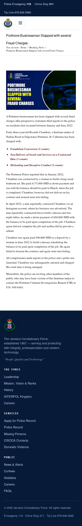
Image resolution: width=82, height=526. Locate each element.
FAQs (8, 490)
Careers (9, 403)
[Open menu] (20, 23)
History (8, 389)
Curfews (9, 471)
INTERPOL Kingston (18, 396)
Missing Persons (15, 434)
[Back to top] (73, 521)
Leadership (11, 376)
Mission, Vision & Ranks (20, 383)
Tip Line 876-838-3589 (17, 12)
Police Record (13, 427)
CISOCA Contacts (16, 440)
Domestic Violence (16, 447)
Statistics (10, 477)
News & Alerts (13, 464)
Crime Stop (44, 4)
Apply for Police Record (20, 420)
